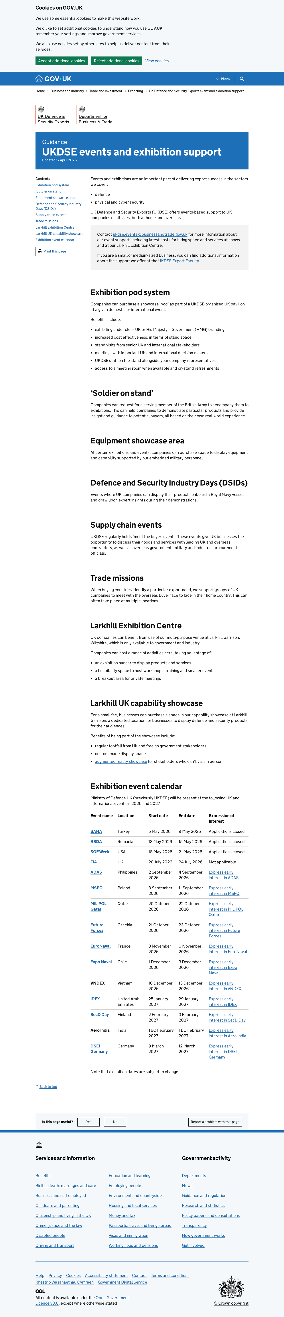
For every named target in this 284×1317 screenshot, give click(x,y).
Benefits (43, 1175)
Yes (93, 1122)
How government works (203, 1235)
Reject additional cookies (116, 60)
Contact (139, 1275)
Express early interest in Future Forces (224, 930)
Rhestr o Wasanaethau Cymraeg (65, 1282)
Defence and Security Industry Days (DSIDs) (58, 206)
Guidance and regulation (204, 1195)
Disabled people (50, 1235)
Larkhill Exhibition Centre (55, 227)
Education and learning (129, 1175)
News (187, 1185)
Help (40, 1275)
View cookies (157, 61)
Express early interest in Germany (223, 1051)
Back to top (48, 1086)
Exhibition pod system (52, 185)
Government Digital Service (122, 1282)
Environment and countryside (135, 1195)
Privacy (55, 1275)
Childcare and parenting (57, 1205)
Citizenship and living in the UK (63, 1215)
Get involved (193, 1245)
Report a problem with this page (215, 1122)
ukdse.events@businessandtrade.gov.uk (150, 234)
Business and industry (67, 91)
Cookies (73, 1275)
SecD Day (100, 1014)
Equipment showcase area (55, 198)
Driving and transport (55, 1245)
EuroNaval (101, 946)
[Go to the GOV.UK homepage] (53, 79)
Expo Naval (101, 961)
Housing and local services (133, 1205)
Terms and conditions (170, 1275)
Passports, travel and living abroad (140, 1225)
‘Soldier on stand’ (49, 191)
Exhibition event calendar (55, 240)
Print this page (55, 251)
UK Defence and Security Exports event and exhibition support (196, 91)
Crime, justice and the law (59, 1225)
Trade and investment (105, 91)
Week (100, 851)
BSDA (96, 841)
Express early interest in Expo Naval (223, 967)
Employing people (125, 1185)
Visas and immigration (128, 1235)
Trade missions (47, 221)
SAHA (96, 831)
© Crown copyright (231, 1303)
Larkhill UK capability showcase (59, 233)
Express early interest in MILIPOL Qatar (226, 909)
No (119, 1122)
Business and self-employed (61, 1195)
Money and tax (122, 1215)
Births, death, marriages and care (66, 1185)
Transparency (194, 1225)
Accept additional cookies (61, 60)
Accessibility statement (106, 1275)
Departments (194, 1175)
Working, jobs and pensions (133, 1245)
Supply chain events (51, 215)
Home (40, 91)
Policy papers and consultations (211, 1215)
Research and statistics (203, 1205)
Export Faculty (178, 260)
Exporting (135, 91)
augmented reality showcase (121, 761)
